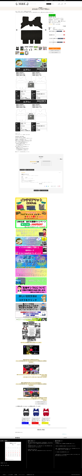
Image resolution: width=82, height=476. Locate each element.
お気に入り (62, 4)
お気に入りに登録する (55, 52)
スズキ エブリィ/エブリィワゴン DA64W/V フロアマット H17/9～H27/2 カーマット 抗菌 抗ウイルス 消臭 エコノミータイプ (26, 420)
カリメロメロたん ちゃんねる (24, 374)
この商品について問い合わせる (54, 50)
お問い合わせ (59, 4)
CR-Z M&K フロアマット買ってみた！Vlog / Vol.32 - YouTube (35, 377)
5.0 (38, 162)
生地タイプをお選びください (52, 31)
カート (65, 4)
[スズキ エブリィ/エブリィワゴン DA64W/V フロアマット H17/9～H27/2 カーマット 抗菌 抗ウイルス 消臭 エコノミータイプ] (26, 412)
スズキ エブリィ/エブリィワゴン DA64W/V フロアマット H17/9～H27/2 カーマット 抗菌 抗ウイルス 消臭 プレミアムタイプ (46, 420)
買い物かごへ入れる (54, 48)
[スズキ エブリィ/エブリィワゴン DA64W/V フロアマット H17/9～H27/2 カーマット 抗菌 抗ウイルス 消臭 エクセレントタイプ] (36, 412)
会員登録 (65, 0)
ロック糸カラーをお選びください (53, 38)
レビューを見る (58, 24)
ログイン (61, 0)
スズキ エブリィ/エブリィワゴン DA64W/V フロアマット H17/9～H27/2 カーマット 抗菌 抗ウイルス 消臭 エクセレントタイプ (36, 420)
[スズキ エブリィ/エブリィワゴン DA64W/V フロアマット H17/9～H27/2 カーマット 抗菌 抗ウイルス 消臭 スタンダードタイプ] (17, 48)
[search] (52, 4)
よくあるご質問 (51, 0)
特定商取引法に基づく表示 (30, 474)
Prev (16, 30)
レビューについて (56, 0)
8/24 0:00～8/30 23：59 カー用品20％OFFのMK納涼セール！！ (41, 8)
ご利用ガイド (46, 0)
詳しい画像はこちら (59, 31)
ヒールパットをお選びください (53, 42)
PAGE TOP (65, 437)
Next (45, 30)
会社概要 (16, 474)
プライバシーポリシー (22, 474)
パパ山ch (35, 397)
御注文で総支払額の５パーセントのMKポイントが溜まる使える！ (41, 9)
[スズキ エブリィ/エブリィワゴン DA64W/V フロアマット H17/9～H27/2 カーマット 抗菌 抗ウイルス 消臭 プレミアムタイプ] (46, 412)
